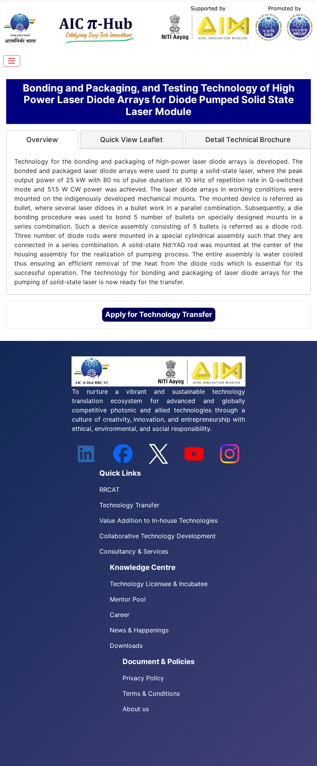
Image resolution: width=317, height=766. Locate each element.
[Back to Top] (303, 752)
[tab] (42, 139)
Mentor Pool (128, 599)
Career (120, 615)
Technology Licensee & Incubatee (159, 584)
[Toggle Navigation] (11, 61)
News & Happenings (139, 630)
